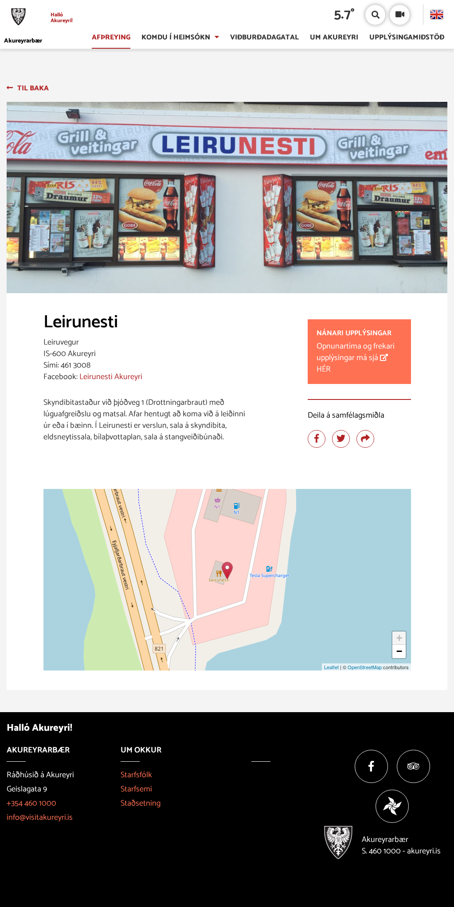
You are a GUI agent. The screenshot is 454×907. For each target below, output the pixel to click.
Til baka (33, 88)
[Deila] (365, 439)
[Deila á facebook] (316, 439)
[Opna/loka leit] (375, 15)
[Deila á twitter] (341, 439)
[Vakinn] (392, 806)
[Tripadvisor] (413, 766)
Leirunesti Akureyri (110, 377)
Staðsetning (140, 803)
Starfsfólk (136, 775)
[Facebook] (371, 766)
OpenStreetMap (365, 667)
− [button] (399, 651)
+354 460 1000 (31, 803)
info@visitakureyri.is (40, 817)
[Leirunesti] (227, 571)
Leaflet (331, 667)
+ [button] (399, 637)
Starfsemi (136, 789)
